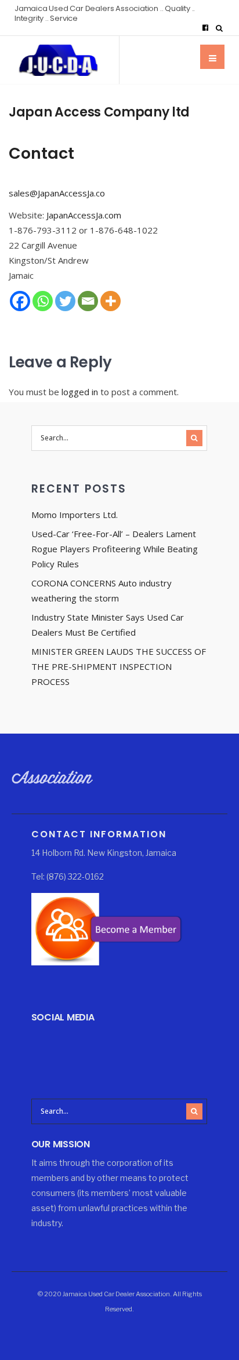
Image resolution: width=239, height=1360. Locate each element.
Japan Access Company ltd (99, 112)
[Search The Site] (221, 27)
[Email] (88, 301)
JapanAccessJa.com (83, 215)
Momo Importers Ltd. (74, 514)
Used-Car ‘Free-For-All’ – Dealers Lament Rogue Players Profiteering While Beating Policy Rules (114, 549)
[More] (110, 301)
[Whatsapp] (42, 301)
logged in (79, 392)
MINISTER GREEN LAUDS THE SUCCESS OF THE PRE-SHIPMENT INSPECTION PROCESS (118, 666)
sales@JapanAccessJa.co (57, 193)
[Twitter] (65, 301)
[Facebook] (205, 28)
